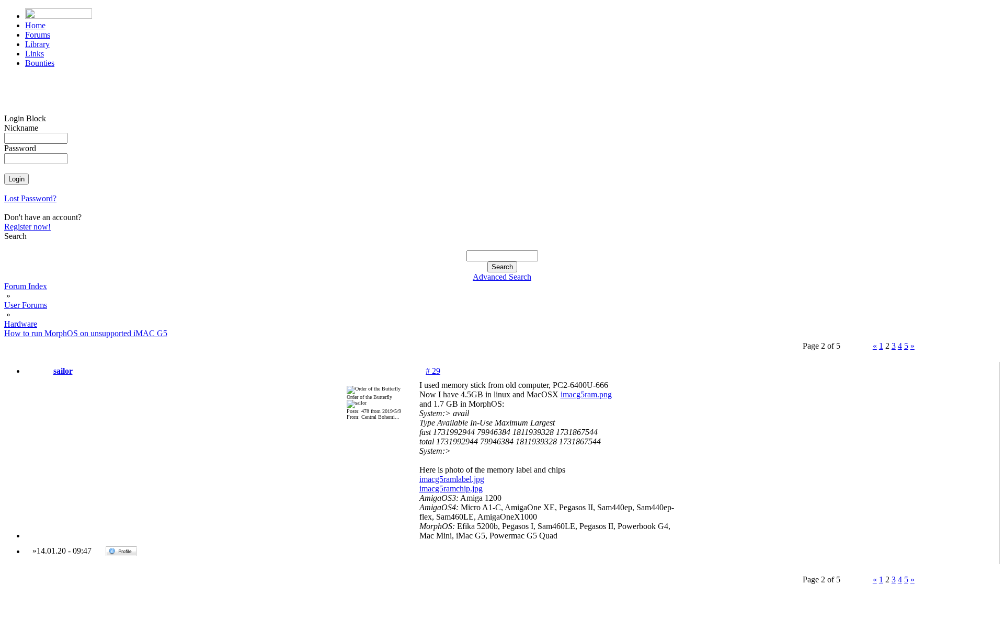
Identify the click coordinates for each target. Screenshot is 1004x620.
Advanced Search (502, 276)
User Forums (25, 305)
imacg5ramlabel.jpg (451, 479)
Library (37, 44)
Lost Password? (30, 198)
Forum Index (25, 286)
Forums (37, 34)
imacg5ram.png (586, 394)
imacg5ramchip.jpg (451, 488)
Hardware (20, 323)
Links (34, 53)
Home (35, 25)
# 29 (433, 370)
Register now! (27, 226)
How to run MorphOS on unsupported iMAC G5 (85, 333)
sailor (63, 370)
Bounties (39, 63)
